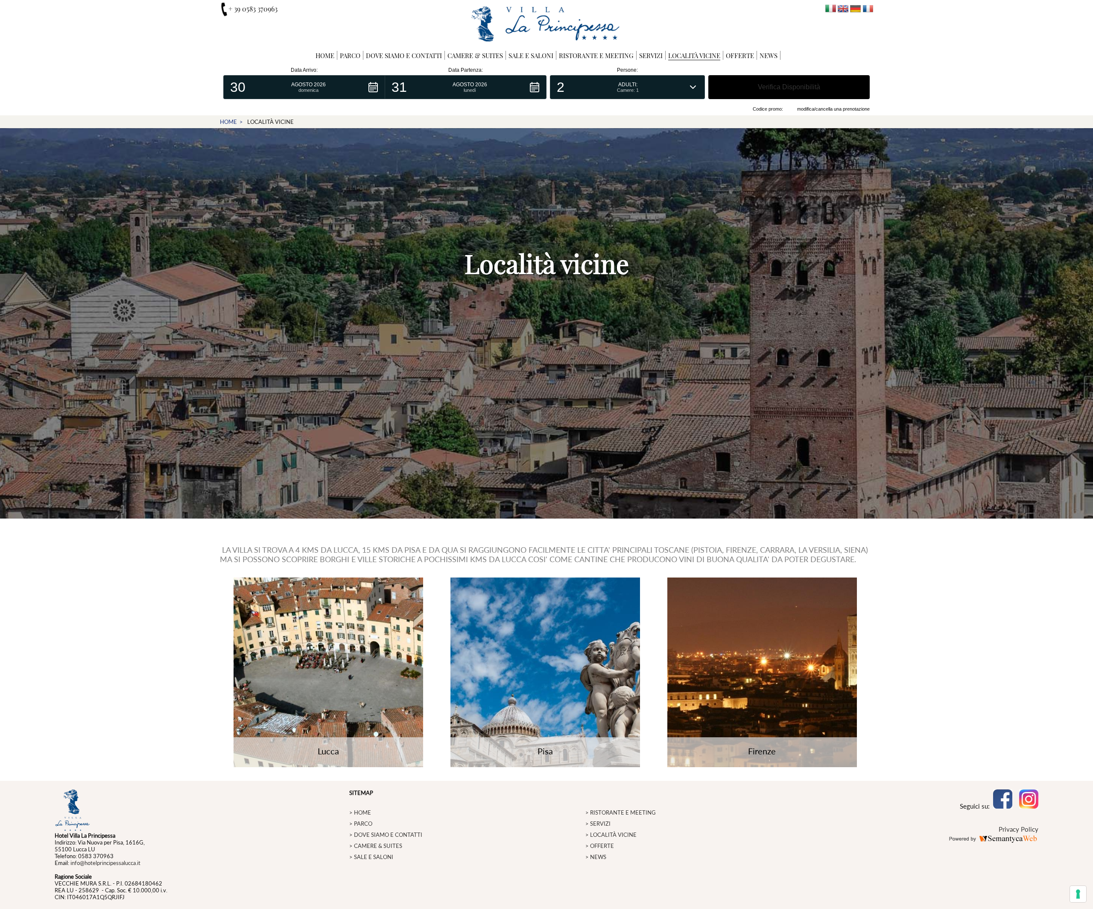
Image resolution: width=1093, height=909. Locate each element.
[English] (843, 9)
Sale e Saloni (531, 55)
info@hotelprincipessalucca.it (105, 862)
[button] (304, 87)
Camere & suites (475, 55)
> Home (360, 812)
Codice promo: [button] (768, 108)
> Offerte (599, 845)
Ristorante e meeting (596, 55)
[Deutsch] (855, 9)
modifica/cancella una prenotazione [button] (833, 108)
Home (325, 55)
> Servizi (598, 823)
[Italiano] (830, 9)
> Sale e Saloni (371, 856)
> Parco (360, 823)
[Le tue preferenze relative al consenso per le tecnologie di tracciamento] (1078, 894)
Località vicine (694, 55)
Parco (350, 55)
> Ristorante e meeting (620, 812)
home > (231, 121)
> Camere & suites (375, 845)
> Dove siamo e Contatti (385, 834)
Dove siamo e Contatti (404, 55)
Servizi (651, 55)
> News (595, 856)
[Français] (867, 9)
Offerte (740, 55)
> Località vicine (611, 834)
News (768, 55)
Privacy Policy (1018, 829)
